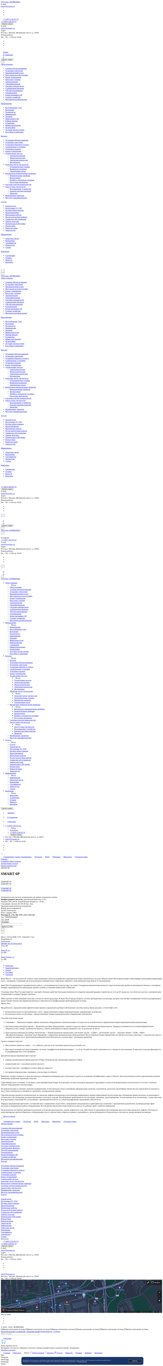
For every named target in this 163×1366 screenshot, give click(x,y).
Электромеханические (19, 160)
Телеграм (38, 857)
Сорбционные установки (15, 147)
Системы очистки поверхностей (18, 184)
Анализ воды (10, 206)
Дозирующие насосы (14, 153)
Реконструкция (11, 228)
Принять (135, 1361)
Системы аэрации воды (14, 86)
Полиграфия (10, 128)
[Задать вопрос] (2, 929)
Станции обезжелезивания (16, 68)
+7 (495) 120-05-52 (11, 1241)
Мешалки (13, 193)
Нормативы (10, 241)
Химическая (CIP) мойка (15, 224)
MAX (47, 857)
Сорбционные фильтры (14, 88)
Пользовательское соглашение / (14, 1331)
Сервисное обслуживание (15, 219)
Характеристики (12, 968)
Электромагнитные (17, 156)
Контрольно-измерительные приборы (20, 173)
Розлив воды (10, 112)
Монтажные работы (13, 215)
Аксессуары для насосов (15, 187)
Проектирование (12, 213)
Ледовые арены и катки (14, 130)
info (8, 6)
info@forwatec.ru (8, 493)
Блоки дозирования (13, 77)
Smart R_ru (5, 950)
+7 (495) (11, 19)
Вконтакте (68, 857)
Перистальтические (18, 158)
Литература (10, 245)
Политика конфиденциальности (39, 1331)
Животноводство (12, 119)
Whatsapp (57, 857)
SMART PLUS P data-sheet (11, 944)
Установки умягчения (14, 71)
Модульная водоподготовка (16, 75)
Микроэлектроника (13, 125)
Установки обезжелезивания (16, 140)
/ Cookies (56, 1331)
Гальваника (10, 123)
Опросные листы (12, 238)
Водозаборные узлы (13, 108)
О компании (10, 256)
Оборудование (7, 1124)
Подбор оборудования (14, 210)
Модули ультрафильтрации (16, 198)
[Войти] (2, 518)
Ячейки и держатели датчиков (22, 180)
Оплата (8, 970)
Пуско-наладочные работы (16, 217)
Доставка (9, 972)
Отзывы (8, 258)
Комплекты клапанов (18, 169)
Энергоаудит (10, 230)
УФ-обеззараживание (14, 91)
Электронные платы (18, 171)
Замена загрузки (12, 221)
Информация (6, 1226)
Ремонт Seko (10, 226)
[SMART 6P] (6, 888)
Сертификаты (10, 243)
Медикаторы (15, 162)
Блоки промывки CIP (13, 95)
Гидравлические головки (20, 167)
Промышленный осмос (14, 73)
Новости (8, 260)
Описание (9, 966)
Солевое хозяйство (13, 97)
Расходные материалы (19, 182)
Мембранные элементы (14, 196)
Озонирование (11, 93)
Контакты (9, 262)
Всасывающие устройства (20, 189)
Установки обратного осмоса (17, 145)
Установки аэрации (13, 149)
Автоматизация (11, 82)
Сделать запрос (7, 59)
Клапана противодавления (20, 191)
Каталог (4, 1161)
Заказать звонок (7, 24)
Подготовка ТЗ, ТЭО (13, 208)
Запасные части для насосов (17, 165)
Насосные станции (12, 79)
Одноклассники (81, 857)
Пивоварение (10, 114)
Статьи (8, 247)
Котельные (9, 110)
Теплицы (8, 116)
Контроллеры (15, 178)
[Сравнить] (2, 932)
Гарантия (9, 975)
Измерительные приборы (20, 176)
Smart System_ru (7, 957)
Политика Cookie (82, 1361)
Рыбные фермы (11, 121)
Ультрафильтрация (12, 84)
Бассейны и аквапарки (14, 132)
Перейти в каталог (8, 1350)
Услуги (4, 1195)
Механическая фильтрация (16, 99)
